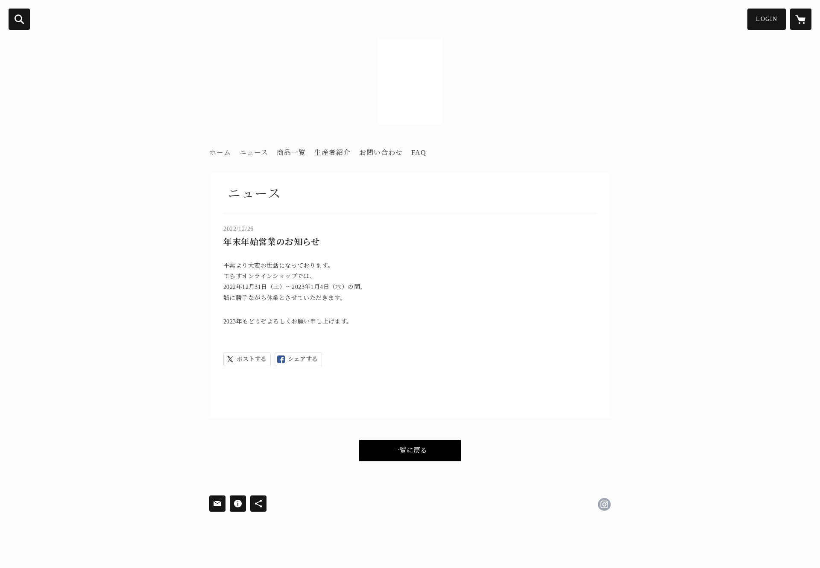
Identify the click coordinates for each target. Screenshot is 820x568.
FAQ (418, 152)
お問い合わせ (381, 152)
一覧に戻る (410, 450)
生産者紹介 (332, 152)
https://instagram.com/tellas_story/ (604, 504)
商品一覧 (291, 152)
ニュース (254, 152)
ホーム (220, 152)
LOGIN (766, 19)
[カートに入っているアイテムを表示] (800, 19)
